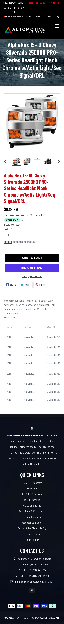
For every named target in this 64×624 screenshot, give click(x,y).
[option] (16, 161)
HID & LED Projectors (32, 482)
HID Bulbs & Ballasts (32, 494)
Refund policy (32, 539)
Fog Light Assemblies (32, 516)
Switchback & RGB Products (32, 511)
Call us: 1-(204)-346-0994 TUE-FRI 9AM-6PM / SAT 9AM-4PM (13, 7)
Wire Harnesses (32, 499)
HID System (32, 488)
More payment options (32, 276)
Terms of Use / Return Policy (32, 528)
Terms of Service (32, 534)
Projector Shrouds (32, 505)
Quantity (8, 228)
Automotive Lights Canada (26, 617)
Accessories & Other (32, 522)
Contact (48, 16)
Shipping (8, 241)
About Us (39, 16)
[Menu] (57, 25)
